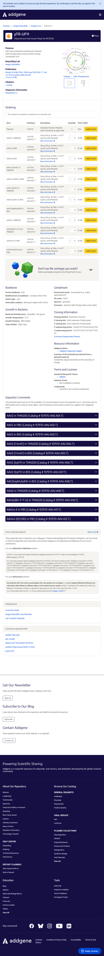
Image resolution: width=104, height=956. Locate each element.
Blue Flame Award (10, 815)
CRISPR (57, 839)
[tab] (69, 83)
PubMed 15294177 (59, 591)
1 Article (8, 85)
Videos (5, 909)
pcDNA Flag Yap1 (12, 635)
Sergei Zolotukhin (20, 26)
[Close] (99, 3)
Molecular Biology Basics (12, 894)
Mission (6, 792)
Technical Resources (11, 853)
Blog (4, 886)
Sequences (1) (11, 93)
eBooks (6, 890)
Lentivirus (57, 823)
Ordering (6, 849)
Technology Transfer (11, 834)
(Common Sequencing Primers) (67, 336)
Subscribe (8, 719)
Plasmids (57, 800)
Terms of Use (90, 940)
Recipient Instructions (11, 830)
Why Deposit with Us (11, 869)
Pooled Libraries (60, 808)
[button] (100, 15)
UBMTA (62, 377)
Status (38, 942)
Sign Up (7, 698)
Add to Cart (91, 129)
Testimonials (8, 800)
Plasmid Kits (59, 804)
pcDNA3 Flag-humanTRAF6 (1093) (20, 647)
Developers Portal (61, 897)
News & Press (8, 826)
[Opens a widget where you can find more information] (89, 951)
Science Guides (9, 905)
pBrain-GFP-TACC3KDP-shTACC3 (19, 643)
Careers (6, 819)
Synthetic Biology (60, 854)
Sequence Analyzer (61, 890)
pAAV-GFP (9, 651)
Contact (38, 940)
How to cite (10, 77)
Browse (6, 26)
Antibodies (58, 796)
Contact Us (9, 740)
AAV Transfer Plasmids (15, 618)
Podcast (6, 897)
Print (96, 36)
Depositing (7, 846)
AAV (55, 819)
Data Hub (57, 886)
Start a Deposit (8, 872)
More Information (46, 141)
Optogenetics (59, 850)
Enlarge (67, 76)
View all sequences (81, 76)
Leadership (7, 796)
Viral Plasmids (59, 857)
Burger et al (36, 26)
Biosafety (6, 811)
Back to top (92, 532)
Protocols (6, 901)
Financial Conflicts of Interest (14, 807)
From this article (12, 610)
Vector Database (60, 893)
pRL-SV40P (10, 639)
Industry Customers (10, 823)
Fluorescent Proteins (62, 846)
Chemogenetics (60, 835)
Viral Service (7, 857)
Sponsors (6, 804)
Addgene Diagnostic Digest (70, 351)
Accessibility (76, 940)
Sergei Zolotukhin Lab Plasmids (18, 614)
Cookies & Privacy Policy (56, 940)
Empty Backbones (61, 842)
